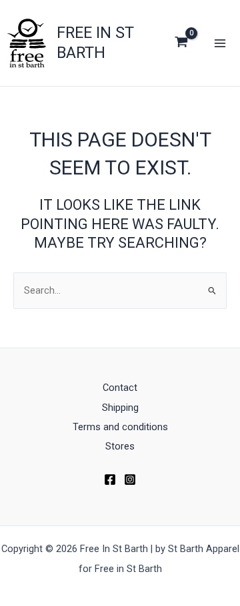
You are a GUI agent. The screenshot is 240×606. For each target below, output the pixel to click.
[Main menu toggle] (220, 42)
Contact (120, 388)
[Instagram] (130, 479)
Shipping (120, 408)
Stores (120, 446)
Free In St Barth (95, 42)
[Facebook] (110, 479)
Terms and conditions (120, 427)
